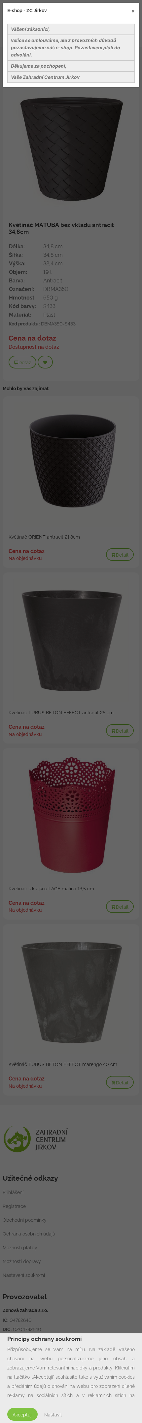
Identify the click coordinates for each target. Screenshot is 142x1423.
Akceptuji (22, 1414)
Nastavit (53, 1414)
